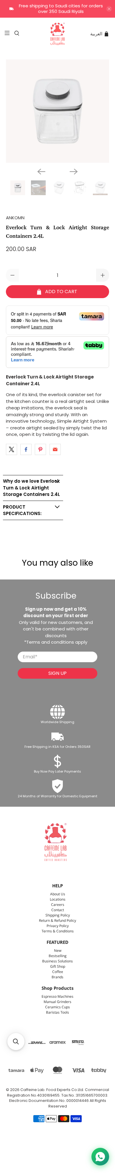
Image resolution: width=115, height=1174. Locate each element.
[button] (15, 1041)
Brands (57, 977)
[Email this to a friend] (55, 449)
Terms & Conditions (58, 931)
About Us (57, 894)
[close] (109, 9)
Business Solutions (57, 961)
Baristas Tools (57, 1012)
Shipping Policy (57, 915)
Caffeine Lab (32, 1089)
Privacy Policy (58, 926)
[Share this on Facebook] (26, 449)
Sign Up (57, 673)
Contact (57, 910)
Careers (57, 905)
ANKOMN (15, 218)
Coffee (57, 972)
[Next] (73, 171)
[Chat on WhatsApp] (100, 1156)
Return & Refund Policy (57, 921)
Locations (57, 899)
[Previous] (41, 171)
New (57, 951)
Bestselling (58, 956)
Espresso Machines (57, 996)
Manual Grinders (57, 1002)
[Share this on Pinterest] (40, 449)
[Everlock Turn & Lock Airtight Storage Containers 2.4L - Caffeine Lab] (57, 111)
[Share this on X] (11, 449)
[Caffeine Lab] (57, 34)
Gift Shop (57, 966)
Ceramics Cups (57, 1007)
